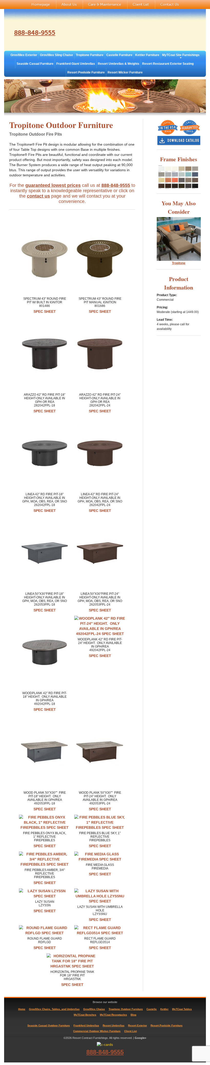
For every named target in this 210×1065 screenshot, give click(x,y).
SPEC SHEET (45, 311)
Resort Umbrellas (113, 1025)
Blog (133, 1014)
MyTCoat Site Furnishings (181, 55)
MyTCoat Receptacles (113, 1014)
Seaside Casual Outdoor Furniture (48, 1025)
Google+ (140, 1037)
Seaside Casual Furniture (35, 64)
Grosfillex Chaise (94, 1009)
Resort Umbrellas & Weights (118, 64)
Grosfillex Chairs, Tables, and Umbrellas (54, 1009)
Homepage (41, 4)
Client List (141, 4)
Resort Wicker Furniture (125, 72)
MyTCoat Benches (85, 1014)
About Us (69, 4)
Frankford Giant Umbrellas (75, 64)
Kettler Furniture (147, 55)
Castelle (151, 1009)
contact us (38, 196)
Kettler (164, 1009)
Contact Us (169, 4)
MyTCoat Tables (182, 1009)
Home (21, 1009)
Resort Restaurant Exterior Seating (168, 64)
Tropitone (178, 263)
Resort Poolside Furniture (86, 72)
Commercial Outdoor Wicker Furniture (97, 1031)
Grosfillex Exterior (23, 55)
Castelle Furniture (119, 55)
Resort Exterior (137, 1025)
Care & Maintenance (104, 4)
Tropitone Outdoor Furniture (126, 1009)
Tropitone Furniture (89, 55)
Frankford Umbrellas (86, 1025)
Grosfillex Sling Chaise (56, 55)
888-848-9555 (34, 32)
